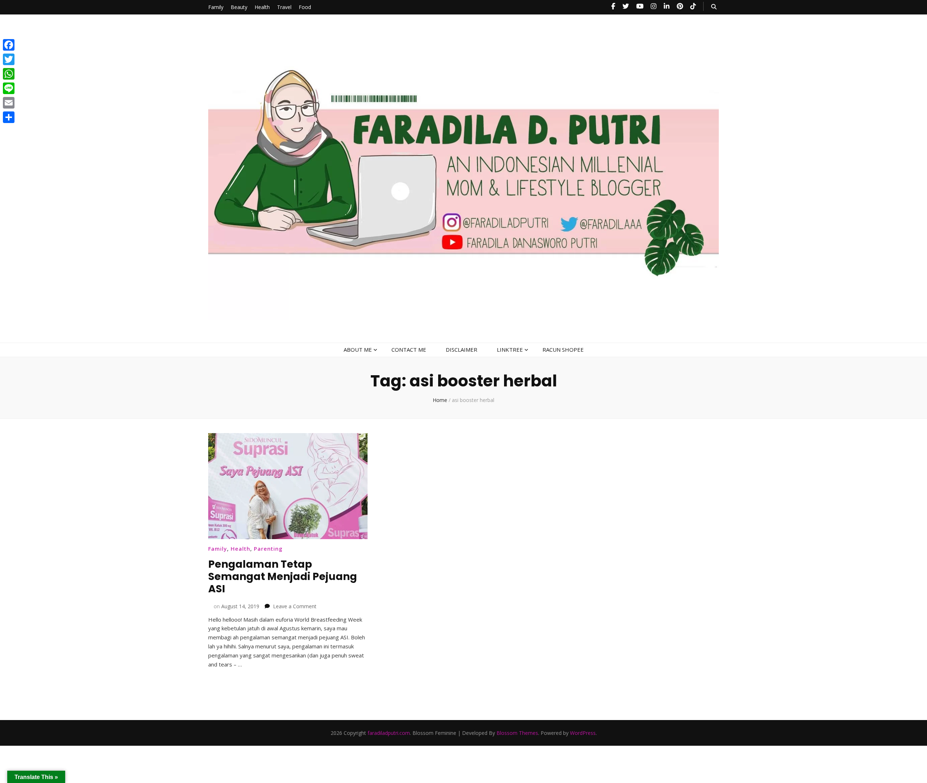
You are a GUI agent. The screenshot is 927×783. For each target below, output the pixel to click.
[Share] (8, 117)
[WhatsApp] (8, 74)
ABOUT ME (358, 349)
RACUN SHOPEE (563, 349)
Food (305, 7)
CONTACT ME (408, 349)
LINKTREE (510, 349)
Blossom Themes (517, 732)
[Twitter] (8, 59)
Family (215, 7)
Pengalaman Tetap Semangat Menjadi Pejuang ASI (282, 576)
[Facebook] (8, 45)
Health (262, 7)
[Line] (8, 88)
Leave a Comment (294, 606)
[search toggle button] (714, 6)
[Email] (8, 103)
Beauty (239, 7)
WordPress (583, 732)
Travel (284, 7)
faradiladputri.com (389, 732)
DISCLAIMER (461, 349)
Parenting (268, 548)
